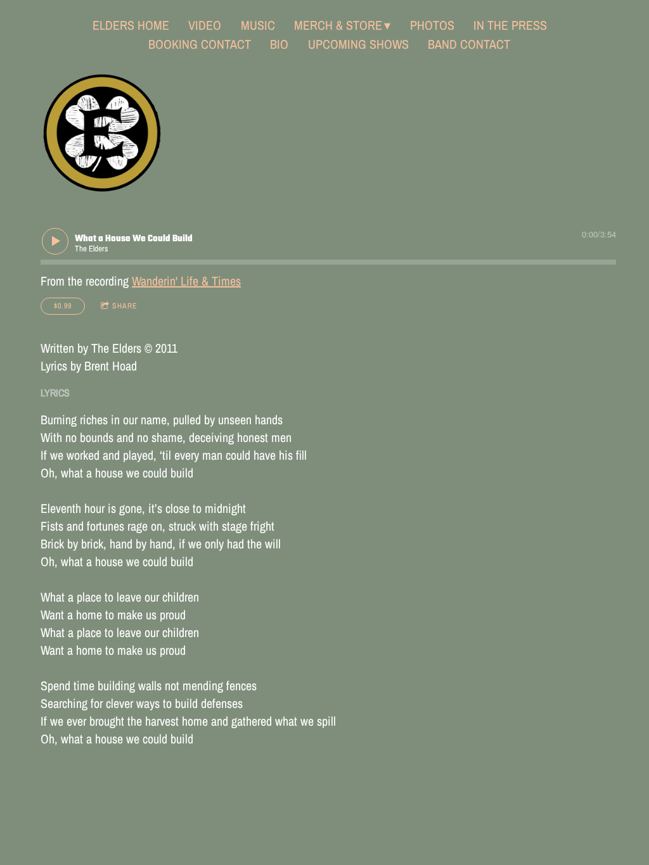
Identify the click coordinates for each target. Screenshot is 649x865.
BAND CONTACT (469, 44)
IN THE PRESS (510, 25)
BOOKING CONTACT (199, 44)
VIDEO (204, 25)
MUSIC (258, 25)
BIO (279, 44)
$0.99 (63, 306)
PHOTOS (432, 25)
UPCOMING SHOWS (358, 44)
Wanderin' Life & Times (186, 280)
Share (125, 306)
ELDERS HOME (131, 25)
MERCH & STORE (338, 25)
